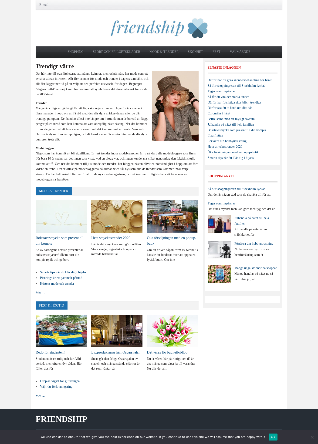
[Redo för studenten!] (61, 330)
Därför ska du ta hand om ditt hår (230, 108)
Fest (216, 51)
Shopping (76, 51)
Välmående (240, 51)
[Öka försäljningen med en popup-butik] (172, 216)
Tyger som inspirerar (221, 91)
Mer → (40, 292)
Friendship (61, 419)
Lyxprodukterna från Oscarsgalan (115, 352)
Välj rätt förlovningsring (56, 386)
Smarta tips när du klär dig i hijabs (63, 272)
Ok (273, 437)
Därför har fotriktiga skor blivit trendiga (234, 102)
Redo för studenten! (50, 352)
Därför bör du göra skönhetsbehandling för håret (240, 80)
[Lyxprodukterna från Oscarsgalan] (116, 330)
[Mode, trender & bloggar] (159, 28)
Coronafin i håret (219, 113)
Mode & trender (164, 51)
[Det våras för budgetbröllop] (172, 330)
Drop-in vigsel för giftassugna (60, 381)
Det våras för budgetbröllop (167, 352)
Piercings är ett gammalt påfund (61, 278)
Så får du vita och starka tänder (228, 97)
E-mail (43, 5)
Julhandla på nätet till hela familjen (231, 124)
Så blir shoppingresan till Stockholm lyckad (236, 85)
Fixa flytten (215, 135)
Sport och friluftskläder (116, 51)
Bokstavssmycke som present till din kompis (237, 130)
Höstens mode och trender (57, 283)
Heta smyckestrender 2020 (110, 238)
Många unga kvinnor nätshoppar (255, 268)
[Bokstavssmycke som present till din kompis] (61, 216)
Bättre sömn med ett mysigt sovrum (231, 119)
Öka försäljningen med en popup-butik (233, 152)
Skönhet (195, 51)
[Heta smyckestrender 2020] (116, 216)
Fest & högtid (51, 305)
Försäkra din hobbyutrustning (227, 141)
